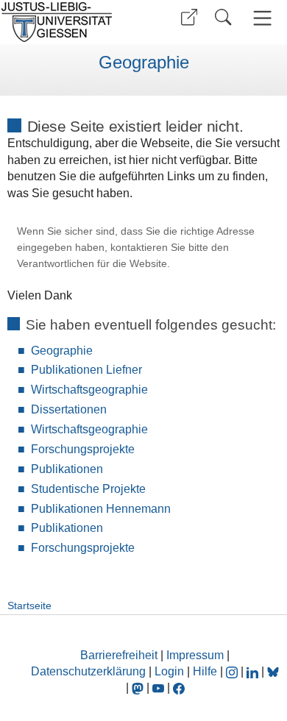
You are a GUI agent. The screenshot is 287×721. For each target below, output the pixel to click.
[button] (189, 17)
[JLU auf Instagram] (233, 671)
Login (171, 671)
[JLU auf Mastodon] (139, 687)
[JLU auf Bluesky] (273, 671)
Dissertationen (69, 409)
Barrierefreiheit (118, 655)
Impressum (195, 655)
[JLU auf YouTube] (158, 687)
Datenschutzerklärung (88, 671)
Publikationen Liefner (86, 369)
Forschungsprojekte (83, 449)
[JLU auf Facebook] (179, 687)
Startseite (29, 605)
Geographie (144, 62)
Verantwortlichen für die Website (92, 263)
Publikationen (67, 469)
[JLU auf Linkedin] (254, 671)
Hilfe (205, 671)
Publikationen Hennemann (101, 508)
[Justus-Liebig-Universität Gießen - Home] (70, 22)
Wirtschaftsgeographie (89, 389)
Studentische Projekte (88, 489)
